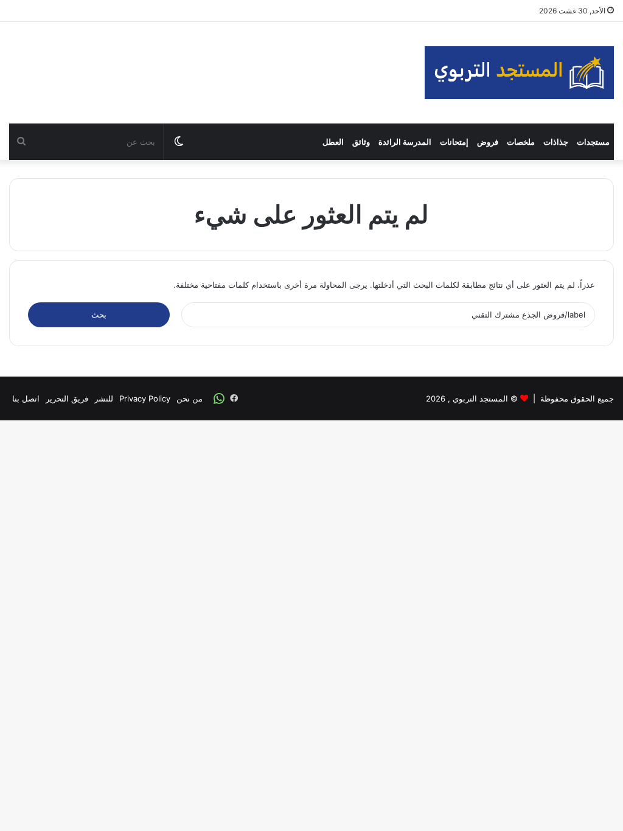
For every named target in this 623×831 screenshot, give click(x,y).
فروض (487, 142)
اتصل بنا (26, 398)
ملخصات (521, 142)
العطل (333, 142)
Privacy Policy (144, 398)
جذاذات (555, 142)
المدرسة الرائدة (404, 142)
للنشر (103, 398)
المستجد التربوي (480, 398)
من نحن (189, 398)
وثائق (361, 142)
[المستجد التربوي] (519, 72)
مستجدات (593, 142)
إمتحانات (454, 142)
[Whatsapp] (219, 398)
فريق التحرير (67, 398)
